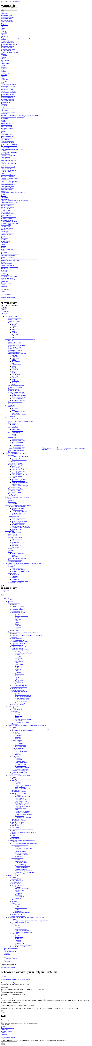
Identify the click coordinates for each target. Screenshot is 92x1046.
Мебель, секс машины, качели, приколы (24, 832)
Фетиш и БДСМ (16, 879)
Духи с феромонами (21, 751)
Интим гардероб (17, 709)
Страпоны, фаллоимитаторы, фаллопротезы (25, 843)
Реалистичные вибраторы (23, 695)
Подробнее (16, 1)
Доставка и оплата (6, 1031)
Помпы (17, 927)
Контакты (4, 1034)
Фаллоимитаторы (20, 861)
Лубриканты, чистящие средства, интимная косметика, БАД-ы (31, 729)
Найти (3, 1044)
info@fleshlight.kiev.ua (8, 297)
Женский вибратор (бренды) (24, 653)
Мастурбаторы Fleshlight (22, 796)
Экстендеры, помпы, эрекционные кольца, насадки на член (30, 921)
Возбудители (19, 735)
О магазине (4, 1029)
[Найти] (2, 11)
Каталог (10, 601)
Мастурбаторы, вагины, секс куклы (22, 779)
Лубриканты (19, 759)
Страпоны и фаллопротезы (23, 848)
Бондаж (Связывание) (21, 888)
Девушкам (18, 714)
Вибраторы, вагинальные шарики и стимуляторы (27, 635)
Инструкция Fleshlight (7, 1028)
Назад (11, 599)
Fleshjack (17, 783)
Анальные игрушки (18, 606)
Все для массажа (20, 743)
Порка (17, 906)
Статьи (3, 1032)
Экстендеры (19, 937)
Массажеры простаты (21, 616)
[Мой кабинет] (1, 592)
